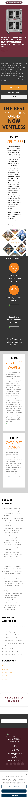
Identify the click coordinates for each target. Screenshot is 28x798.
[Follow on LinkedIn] (18, 763)
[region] (14, 785)
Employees (15, 756)
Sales (14, 745)
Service (15, 746)
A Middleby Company (14, 92)
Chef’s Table (14, 749)
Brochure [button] (5, 679)
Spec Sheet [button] (6, 666)
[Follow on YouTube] (22, 763)
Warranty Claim (15, 752)
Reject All (14, 791)
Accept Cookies (14, 795)
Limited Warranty (14, 750)
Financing (14, 757)
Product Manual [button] (7, 672)
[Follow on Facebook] (7, 763)
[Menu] (1, 2)
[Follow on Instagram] (10, 763)
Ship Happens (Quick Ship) (15, 753)
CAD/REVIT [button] (5, 669)
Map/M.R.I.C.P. (14, 754)
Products (14, 744)
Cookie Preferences (14, 786)
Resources (14, 748)
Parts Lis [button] (5, 676)
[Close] (26, 774)
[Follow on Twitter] (14, 763)
